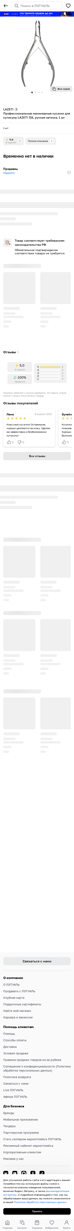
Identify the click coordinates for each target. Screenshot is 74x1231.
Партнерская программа (21, 1132)
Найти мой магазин (17, 1010)
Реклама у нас (13, 1158)
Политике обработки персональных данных (40, 1202)
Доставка (10, 1046)
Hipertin (9, 173)
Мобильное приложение (20, 1119)
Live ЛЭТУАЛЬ (13, 1090)
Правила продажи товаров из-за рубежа (32, 1060)
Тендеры (9, 1126)
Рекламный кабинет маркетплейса (28, 1145)
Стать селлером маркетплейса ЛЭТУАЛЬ (32, 1139)
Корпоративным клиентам (22, 1152)
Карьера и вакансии (18, 1017)
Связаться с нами (16, 1083)
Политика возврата (17, 1077)
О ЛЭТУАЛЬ (11, 984)
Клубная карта (13, 997)
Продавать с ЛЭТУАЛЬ (19, 991)
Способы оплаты (15, 1040)
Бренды (8, 1113)
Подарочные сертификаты (22, 1004)
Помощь (9, 1033)
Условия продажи (15, 1053)
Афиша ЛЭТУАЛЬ (15, 1096)
